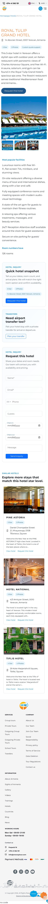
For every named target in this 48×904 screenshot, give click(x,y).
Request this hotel (13, 91)
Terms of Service (33, 751)
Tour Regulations (33, 761)
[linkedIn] (27, 872)
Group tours (10, 720)
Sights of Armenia (13, 784)
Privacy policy (32, 745)
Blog (7, 817)
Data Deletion (32, 756)
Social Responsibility (32, 738)
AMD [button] (43, 3)
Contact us (30, 767)
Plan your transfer (15, 336)
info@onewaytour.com (17, 855)
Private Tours (10, 726)
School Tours (10, 748)
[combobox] (8, 401)
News (7, 822)
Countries (9, 812)
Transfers (9, 754)
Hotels (13, 16)
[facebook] (15, 872)
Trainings (9, 801)
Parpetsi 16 (13, 847)
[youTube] (33, 872)
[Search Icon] (40, 9)
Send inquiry (16, 456)
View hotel (10, 551)
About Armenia (11, 779)
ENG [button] (33, 3)
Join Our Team (32, 731)
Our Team (30, 726)
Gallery (8, 790)
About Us (30, 720)
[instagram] (21, 872)
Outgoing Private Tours (12, 741)
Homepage (5, 16)
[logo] (4, 9)
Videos (8, 795)
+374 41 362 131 (12, 3)
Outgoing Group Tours (12, 732)
